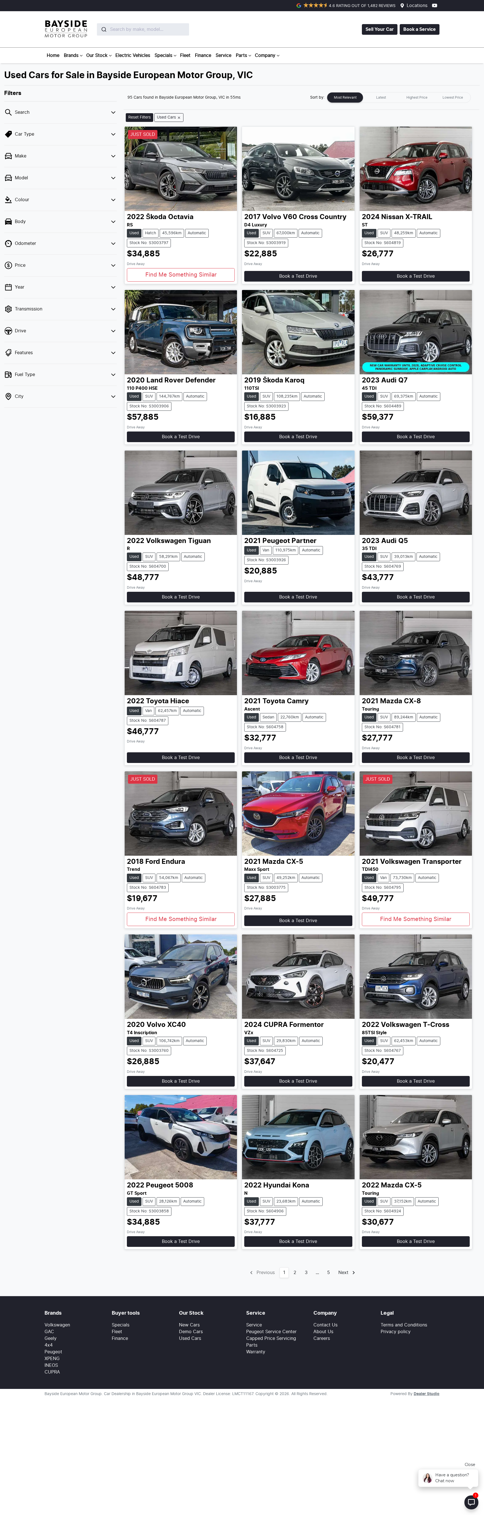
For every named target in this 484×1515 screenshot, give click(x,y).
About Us (323, 1332)
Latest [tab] (381, 97)
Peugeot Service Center (271, 1332)
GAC (49, 1332)
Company (265, 55)
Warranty (255, 1352)
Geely (51, 1338)
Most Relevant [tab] (345, 97)
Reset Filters (139, 117)
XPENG (52, 1358)
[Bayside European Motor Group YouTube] (435, 5)
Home (53, 55)
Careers (321, 1338)
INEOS (51, 1365)
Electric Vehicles (132, 55)
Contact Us (325, 1325)
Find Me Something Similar (181, 275)
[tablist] (399, 97)
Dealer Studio (426, 1394)
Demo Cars (191, 1332)
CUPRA (52, 1372)
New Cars (189, 1325)
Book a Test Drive (298, 276)
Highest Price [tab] (416, 97)
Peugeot (53, 1352)
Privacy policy (396, 1332)
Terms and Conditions (404, 1325)
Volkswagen (57, 1325)
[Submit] (103, 29)
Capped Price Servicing (271, 1338)
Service (223, 55)
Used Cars (190, 1338)
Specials (163, 55)
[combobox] (130, 29)
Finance (203, 55)
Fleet (185, 55)
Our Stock (97, 55)
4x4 (49, 1345)
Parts (241, 55)
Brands (71, 55)
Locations (417, 5)
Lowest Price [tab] (453, 97)
